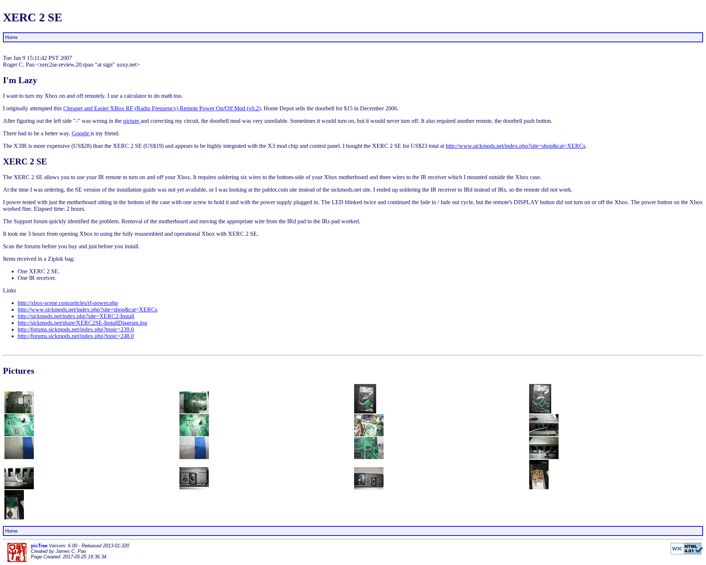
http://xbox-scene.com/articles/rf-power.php (68, 303)
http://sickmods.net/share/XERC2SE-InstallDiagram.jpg (82, 323)
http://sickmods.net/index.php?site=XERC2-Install (76, 316)
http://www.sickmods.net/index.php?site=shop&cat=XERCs (515, 146)
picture (131, 121)
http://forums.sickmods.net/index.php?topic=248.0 (76, 336)
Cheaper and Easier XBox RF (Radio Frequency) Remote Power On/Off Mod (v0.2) (162, 108)
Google (81, 133)
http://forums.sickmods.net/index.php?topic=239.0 (76, 329)
